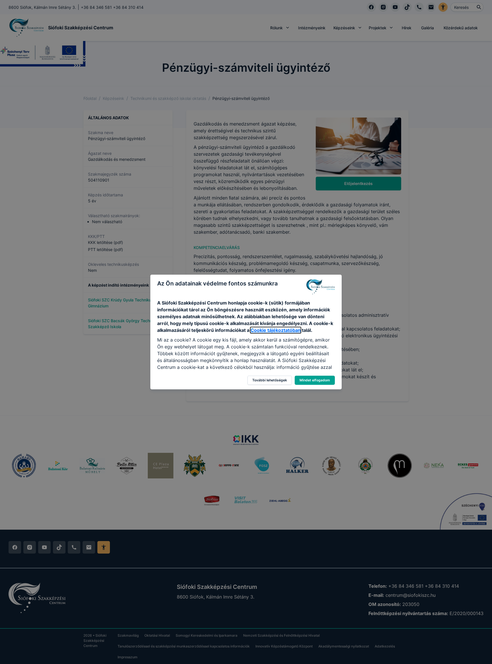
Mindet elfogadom (315, 380)
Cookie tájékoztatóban (276, 330)
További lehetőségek (269, 380)
